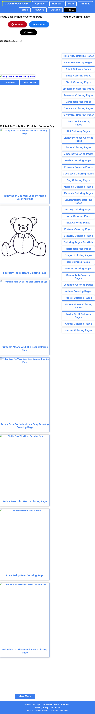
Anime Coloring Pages (78, 291)
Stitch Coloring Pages (78, 82)
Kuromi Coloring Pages (78, 330)
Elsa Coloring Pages (78, 222)
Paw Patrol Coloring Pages (78, 115)
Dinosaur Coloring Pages (78, 108)
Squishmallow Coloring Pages (78, 201)
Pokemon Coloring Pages (78, 95)
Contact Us (55, 707)
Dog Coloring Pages (78, 180)
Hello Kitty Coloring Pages (78, 56)
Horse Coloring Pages (78, 216)
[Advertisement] (18, 58)
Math (71, 3)
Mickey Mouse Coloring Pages (78, 306)
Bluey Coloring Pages (78, 75)
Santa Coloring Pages (78, 147)
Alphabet (40, 3)
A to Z (70, 9)
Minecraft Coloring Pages (78, 154)
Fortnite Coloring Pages (78, 229)
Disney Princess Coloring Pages (78, 139)
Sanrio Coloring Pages (78, 268)
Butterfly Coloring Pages (78, 235)
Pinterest (19, 24)
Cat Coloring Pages (78, 131)
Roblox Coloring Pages (78, 297)
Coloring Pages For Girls (78, 242)
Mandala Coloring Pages (78, 193)
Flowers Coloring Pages (78, 167)
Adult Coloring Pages (78, 69)
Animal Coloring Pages (78, 323)
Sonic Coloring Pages (78, 101)
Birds (25, 9)
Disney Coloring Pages (78, 209)
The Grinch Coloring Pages (78, 123)
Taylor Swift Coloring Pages (78, 316)
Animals (85, 3)
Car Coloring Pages (78, 262)
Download (9, 82)
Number (56, 3)
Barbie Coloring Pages (78, 160)
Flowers (39, 9)
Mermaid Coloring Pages (78, 186)
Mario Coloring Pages (78, 248)
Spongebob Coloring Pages (78, 277)
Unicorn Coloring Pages (78, 62)
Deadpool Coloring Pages (78, 284)
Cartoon (55, 9)
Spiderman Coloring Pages (78, 88)
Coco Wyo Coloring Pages (78, 173)
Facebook (41, 24)
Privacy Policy (41, 707)
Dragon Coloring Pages (78, 255)
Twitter (30, 32)
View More (29, 82)
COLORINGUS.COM (16, 3)
